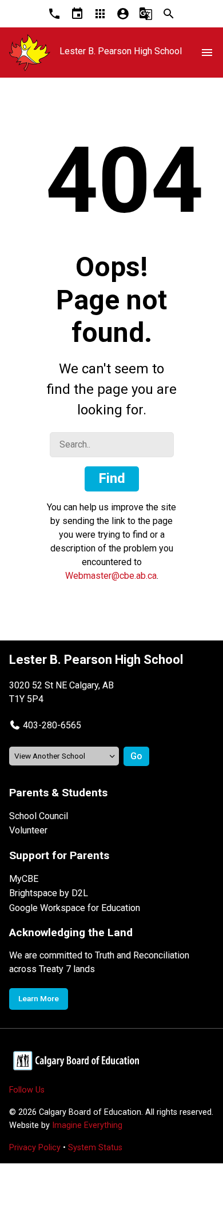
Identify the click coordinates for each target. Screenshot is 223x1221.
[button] (45, 725)
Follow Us (27, 1090)
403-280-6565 (52, 725)
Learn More (38, 998)
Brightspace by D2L (48, 893)
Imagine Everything (87, 1125)
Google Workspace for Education (74, 907)
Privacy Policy (35, 1148)
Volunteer (28, 830)
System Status (95, 1148)
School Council (38, 816)
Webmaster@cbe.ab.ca (111, 575)
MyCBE (23, 878)
